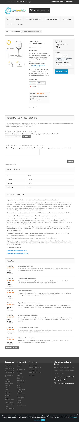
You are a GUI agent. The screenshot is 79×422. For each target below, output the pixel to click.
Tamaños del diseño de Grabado (8, 393)
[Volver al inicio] (7, 31)
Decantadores (52, 19)
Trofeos (67, 19)
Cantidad (57, 52)
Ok (43, 420)
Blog (20, 24)
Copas (19, 19)
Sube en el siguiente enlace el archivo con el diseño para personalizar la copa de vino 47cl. (32, 134)
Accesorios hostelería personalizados (9, 366)
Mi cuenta (33, 362)
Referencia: (32, 47)
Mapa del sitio (21, 393)
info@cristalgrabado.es (67, 383)
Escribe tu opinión (35, 100)
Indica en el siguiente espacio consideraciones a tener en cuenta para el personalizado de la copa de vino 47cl (38, 148)
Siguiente (24, 64)
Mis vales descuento (35, 367)
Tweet (33, 83)
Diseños (10, 24)
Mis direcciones (33, 370)
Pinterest (34, 86)
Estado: (31, 50)
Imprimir (34, 107)
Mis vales (31, 375)
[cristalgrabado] (15, 10)
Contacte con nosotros (56, 1)
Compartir (41, 83)
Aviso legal (20, 383)
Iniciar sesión (69, 1)
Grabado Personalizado (62, 62)
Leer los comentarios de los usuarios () (38, 97)
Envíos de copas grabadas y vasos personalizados (21, 377)
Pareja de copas (33, 19)
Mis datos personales (35, 372)
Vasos (9, 19)
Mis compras (33, 365)
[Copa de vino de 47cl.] (11, 64)
